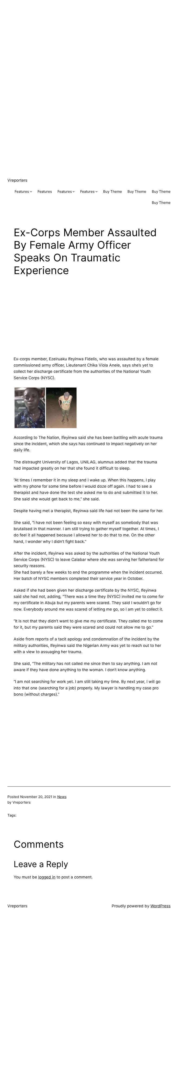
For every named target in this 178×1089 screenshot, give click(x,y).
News (62, 797)
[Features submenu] (31, 191)
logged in (46, 877)
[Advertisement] (89, 32)
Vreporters (17, 180)
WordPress (160, 906)
